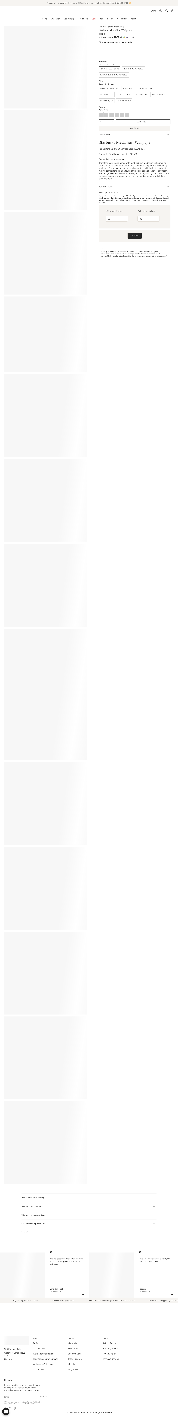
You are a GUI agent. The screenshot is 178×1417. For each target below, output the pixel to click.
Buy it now (134, 128)
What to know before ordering (33, 1197)
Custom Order (40, 1348)
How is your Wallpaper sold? (32, 1206)
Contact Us (38, 1369)
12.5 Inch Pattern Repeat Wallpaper (113, 27)
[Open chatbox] (5, 1411)
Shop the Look (74, 1353)
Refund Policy (109, 1343)
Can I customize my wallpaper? (33, 1223)
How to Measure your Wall (45, 1359)
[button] (55, 19)
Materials (72, 1343)
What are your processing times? (33, 1215)
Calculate (135, 236)
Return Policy (27, 1232)
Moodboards (74, 1364)
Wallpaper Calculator (43, 1364)
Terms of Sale (105, 186)
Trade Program (75, 1359)
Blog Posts (73, 1369)
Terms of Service (111, 1359)
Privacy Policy (109, 1353)
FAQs (35, 1343)
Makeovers (73, 1348)
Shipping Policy (110, 1348)
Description (104, 134)
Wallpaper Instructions (43, 1353)
